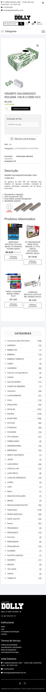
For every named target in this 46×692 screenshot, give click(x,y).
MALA (9, 491)
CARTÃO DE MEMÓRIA (16, 386)
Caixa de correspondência (17, 373)
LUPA (9, 487)
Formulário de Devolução (10, 632)
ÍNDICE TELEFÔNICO (15, 455)
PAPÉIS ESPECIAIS (14, 514)
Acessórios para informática (18, 341)
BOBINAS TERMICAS (15, 359)
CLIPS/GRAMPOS (21, 148)
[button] (38, 46)
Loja (2, 629)
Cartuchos (11, 391)
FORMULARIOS (13, 441)
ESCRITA (10, 414)
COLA (9, 400)
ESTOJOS (11, 423)
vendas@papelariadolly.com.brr (14, 673)
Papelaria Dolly (6, 689)
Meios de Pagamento (8, 650)
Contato (4, 634)
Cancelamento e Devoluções (11, 647)
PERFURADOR (12, 542)
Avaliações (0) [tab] (10, 161)
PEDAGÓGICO (12, 528)
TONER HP (11, 578)
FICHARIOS (11, 432)
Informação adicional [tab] (24, 156)
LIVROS (10, 482)
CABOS (10, 364)
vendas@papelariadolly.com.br (13, 10)
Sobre (3, 627)
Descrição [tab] (8, 156)
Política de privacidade (9, 645)
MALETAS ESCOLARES (16, 496)
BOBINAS (11, 354)
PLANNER (11, 551)
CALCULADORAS (14, 382)
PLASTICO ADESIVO (15, 555)
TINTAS (10, 574)
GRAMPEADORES (14, 446)
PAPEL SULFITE (13, 519)
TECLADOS (11, 569)
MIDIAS (10, 501)
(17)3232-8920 (8, 7)
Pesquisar (21, 24)
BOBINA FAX (12, 350)
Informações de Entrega (10, 652)
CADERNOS (12, 368)
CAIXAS (10, 377)
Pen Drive (11, 537)
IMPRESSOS (12, 450)
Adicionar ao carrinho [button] (13, 257)
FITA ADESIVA (13, 437)
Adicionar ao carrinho (21, 109)
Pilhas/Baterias (13, 546)
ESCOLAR (11, 409)
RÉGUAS (10, 565)
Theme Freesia (26, 689)
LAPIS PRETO (12, 473)
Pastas (10, 523)
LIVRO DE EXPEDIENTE (16, 478)
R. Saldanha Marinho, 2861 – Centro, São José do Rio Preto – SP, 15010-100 (17, 3)
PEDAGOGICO (12, 533)
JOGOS (10, 459)
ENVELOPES (12, 405)
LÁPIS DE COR (13, 469)
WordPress (41, 689)
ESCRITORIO (33, 148)
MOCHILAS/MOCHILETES (17, 505)
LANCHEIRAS (12, 464)
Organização (12, 510)
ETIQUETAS (12, 428)
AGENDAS (11, 345)
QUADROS (11, 560)
